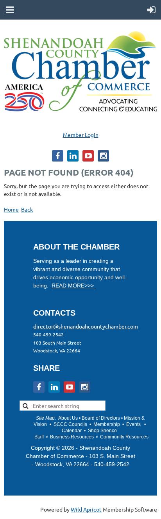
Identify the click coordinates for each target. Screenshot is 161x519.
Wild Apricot (86, 509)
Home (11, 209)
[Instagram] (103, 156)
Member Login (80, 134)
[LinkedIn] (73, 156)
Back (27, 209)
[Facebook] (57, 156)
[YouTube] (88, 156)
